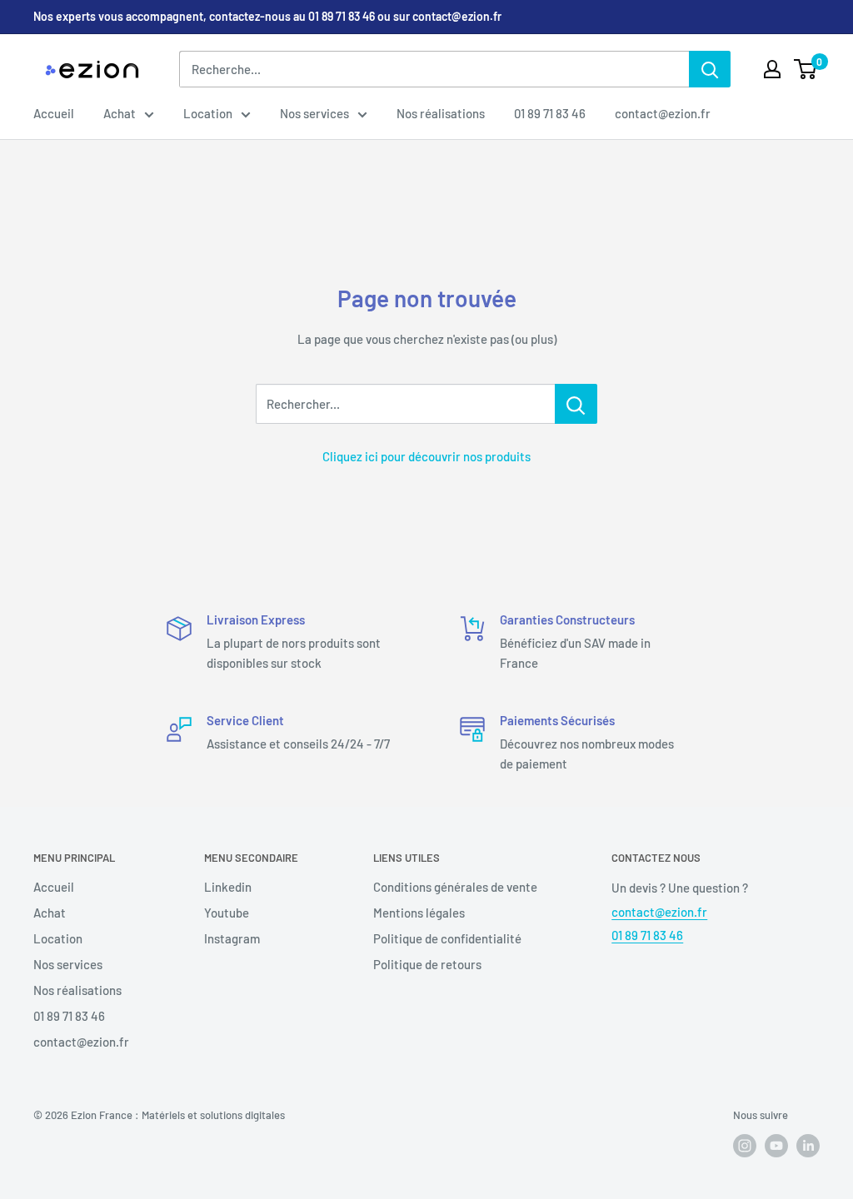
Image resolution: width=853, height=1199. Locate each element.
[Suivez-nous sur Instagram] (744, 1145)
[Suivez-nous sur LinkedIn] (808, 1145)
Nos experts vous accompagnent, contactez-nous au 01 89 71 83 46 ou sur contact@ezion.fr (267, 16)
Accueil (53, 113)
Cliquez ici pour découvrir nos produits (426, 456)
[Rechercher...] (576, 404)
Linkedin (228, 886)
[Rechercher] (710, 69)
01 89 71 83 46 (550, 113)
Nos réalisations (441, 113)
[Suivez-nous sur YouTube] (776, 1145)
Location (207, 113)
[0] (806, 69)
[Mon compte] (772, 69)
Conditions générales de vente (455, 886)
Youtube (226, 912)
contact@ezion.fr (663, 113)
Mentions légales (419, 912)
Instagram (232, 938)
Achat (119, 113)
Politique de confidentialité (447, 938)
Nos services (314, 113)
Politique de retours (427, 964)
